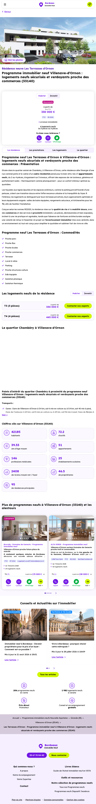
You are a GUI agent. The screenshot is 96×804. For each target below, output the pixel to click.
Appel (39, 142)
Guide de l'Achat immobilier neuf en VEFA (72, 771)
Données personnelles (53, 800)
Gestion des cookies (75, 800)
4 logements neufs (48, 126)
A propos (24, 771)
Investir (54, 96)
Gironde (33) (76, 718)
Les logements (59, 150)
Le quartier (82, 150)
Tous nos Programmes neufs (72, 787)
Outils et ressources (72, 777)
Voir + (40, 585)
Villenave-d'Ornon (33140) (47, 722)
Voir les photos (15, 60)
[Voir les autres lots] (44, 574)
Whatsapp (57, 142)
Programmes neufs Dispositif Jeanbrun (72, 791)
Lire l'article (10, 660)
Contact (48, 142)
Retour (7, 11)
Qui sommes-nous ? (24, 766)
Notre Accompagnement (24, 775)
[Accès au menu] (5, 4)
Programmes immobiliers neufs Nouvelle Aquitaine (45, 718)
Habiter (42, 96)
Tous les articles (48, 674)
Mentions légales (33, 800)
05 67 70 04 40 (37, 755)
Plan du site (17, 800)
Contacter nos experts (78, 306)
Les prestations (36, 150)
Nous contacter (48, 44)
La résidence (13, 150)
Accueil (16, 718)
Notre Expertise (24, 779)
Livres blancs (72, 766)
